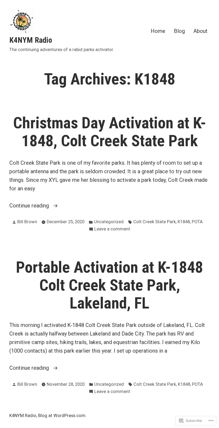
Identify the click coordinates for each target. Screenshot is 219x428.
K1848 (184, 221)
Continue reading (29, 206)
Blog (179, 31)
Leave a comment (112, 229)
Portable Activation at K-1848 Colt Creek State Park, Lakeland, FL (109, 285)
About (200, 31)
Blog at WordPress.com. (62, 415)
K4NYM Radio (30, 40)
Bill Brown (27, 221)
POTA (197, 221)
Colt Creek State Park (154, 221)
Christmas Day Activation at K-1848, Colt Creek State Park (109, 132)
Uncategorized (109, 221)
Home (158, 31)
